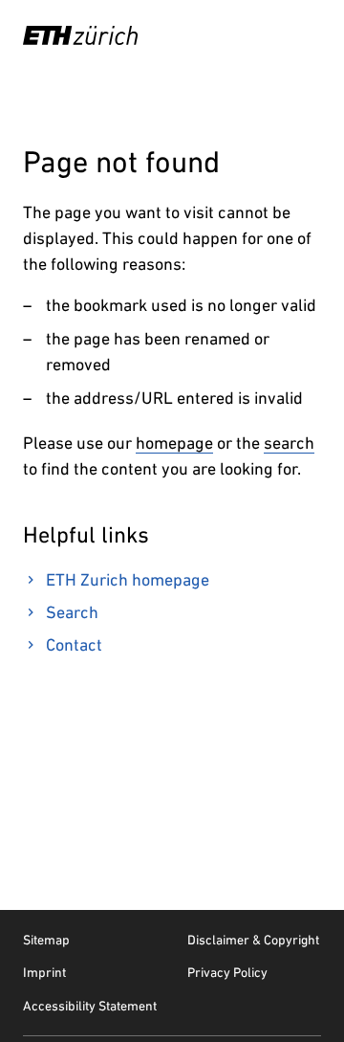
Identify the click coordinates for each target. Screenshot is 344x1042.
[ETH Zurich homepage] (80, 35)
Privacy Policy (227, 972)
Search (72, 612)
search (289, 442)
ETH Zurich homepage (127, 579)
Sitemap (46, 939)
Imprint (44, 972)
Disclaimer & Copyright (253, 939)
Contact (74, 644)
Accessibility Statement (90, 1005)
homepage (174, 442)
